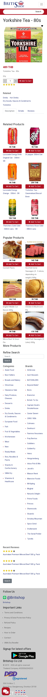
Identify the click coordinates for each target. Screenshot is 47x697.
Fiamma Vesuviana (35, 433)
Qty (4, 76)
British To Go (32, 400)
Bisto (29, 390)
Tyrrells (30, 539)
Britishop (6, 602)
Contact (7, 638)
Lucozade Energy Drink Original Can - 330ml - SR (12, 157)
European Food (11, 422)
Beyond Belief (32, 385)
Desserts (8, 403)
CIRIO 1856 (31, 418)
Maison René (32, 474)
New (7, 447)
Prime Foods (32, 499)
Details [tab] (21, 111)
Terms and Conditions (13, 613)
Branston (31, 395)
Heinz (29, 454)
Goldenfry (31, 449)
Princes (30, 504)
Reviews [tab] (31, 111)
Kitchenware (10, 437)
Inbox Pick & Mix (33, 464)
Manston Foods (33, 479)
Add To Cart (26, 81)
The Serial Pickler (34, 534)
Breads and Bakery (12, 380)
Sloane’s (30, 514)
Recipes (7, 628)
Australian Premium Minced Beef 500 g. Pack (21, 554)
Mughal (30, 489)
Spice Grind (31, 524)
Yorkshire (7, 105)
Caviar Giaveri (32, 413)
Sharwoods (32, 509)
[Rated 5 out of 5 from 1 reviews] (9, 85)
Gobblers (31, 443)
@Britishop (15, 597)
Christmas (9, 385)
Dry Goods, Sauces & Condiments (17, 101)
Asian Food (9, 370)
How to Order (9, 633)
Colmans (30, 423)
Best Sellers (10, 375)
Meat (7, 442)
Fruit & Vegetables (12, 432)
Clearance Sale (11, 390)
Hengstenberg (33, 458)
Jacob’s (30, 469)
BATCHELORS (32, 380)
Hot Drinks (14, 98)
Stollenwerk (32, 529)
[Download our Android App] (23, 655)
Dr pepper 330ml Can (33, 154)
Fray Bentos (32, 438)
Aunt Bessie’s (32, 375)
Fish (6, 427)
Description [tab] (9, 111)
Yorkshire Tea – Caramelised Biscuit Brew (33, 193)
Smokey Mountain (34, 519)
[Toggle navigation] (41, 4)
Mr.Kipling (31, 484)
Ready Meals (10, 452)
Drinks (5, 98)
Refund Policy (10, 623)
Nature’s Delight (33, 494)
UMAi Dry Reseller (11, 643)
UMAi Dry (8, 473)
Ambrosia (31, 370)
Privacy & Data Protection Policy (17, 618)
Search (38, 12)
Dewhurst (31, 428)
